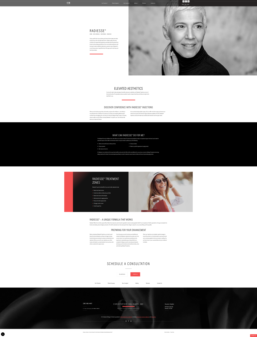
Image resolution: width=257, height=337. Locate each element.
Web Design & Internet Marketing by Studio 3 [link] (106, 332)
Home (91, 34)
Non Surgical (96, 34)
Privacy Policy (172, 332)
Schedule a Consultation (128, 263)
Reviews (144, 3)
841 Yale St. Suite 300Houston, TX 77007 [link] (169, 307)
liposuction (153, 317)
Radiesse (109, 34)
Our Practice (104, 3)
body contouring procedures (126, 317)
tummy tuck (138, 317)
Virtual (135, 274)
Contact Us (153, 3)
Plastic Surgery (115, 3)
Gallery (135, 3)
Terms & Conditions (167, 332)
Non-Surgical (126, 3)
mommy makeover (145, 317)
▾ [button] (107, 3)
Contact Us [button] (253, 335)
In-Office (122, 274)
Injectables (103, 34)
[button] (3, 334)
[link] (87, 303)
